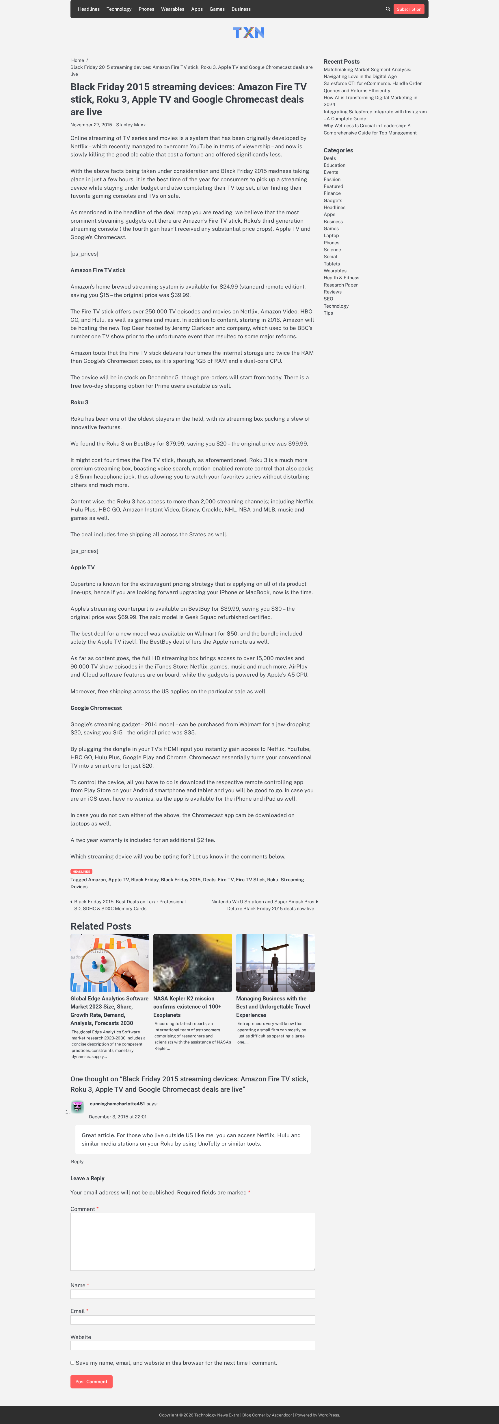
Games (217, 9)
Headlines (89, 9)
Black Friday (145, 879)
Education (334, 165)
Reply (77, 1161)
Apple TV (118, 879)
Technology (119, 9)
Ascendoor (282, 1414)
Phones (146, 9)
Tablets (332, 263)
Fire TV (226, 879)
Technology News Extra (216, 1414)
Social (330, 256)
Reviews (333, 292)
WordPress (328, 1414)
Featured (333, 186)
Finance (332, 193)
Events (331, 172)
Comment (84, 1209)
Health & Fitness (341, 277)
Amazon (97, 879)
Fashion (332, 179)
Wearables (172, 9)
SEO (328, 299)
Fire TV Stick (250, 879)
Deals (209, 879)
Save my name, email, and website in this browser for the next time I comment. (176, 1363)
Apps (197, 9)
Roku (272, 879)
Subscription (409, 9)
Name (79, 1285)
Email (79, 1311)
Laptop (331, 235)
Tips (328, 313)
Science (332, 249)
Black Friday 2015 (181, 879)
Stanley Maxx (131, 125)
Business (241, 9)
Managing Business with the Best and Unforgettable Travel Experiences (273, 1006)
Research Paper (341, 284)
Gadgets (333, 200)
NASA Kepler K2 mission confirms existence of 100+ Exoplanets (187, 1006)
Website (80, 1337)
